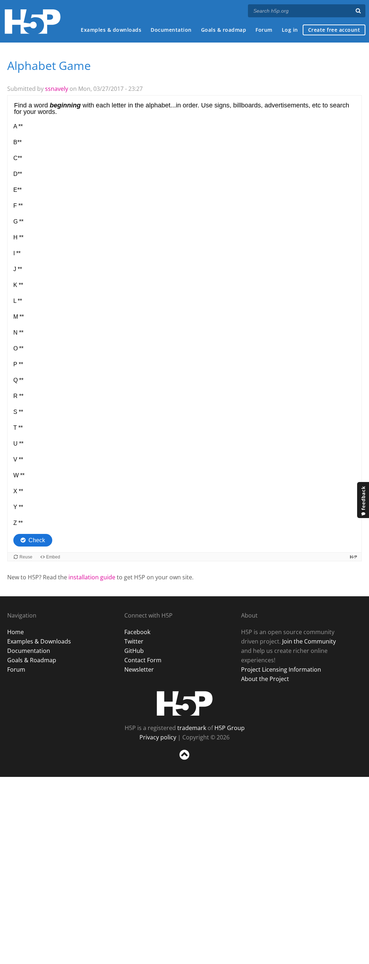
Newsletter (139, 669)
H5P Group (229, 728)
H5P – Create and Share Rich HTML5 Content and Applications (33, 21)
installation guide (91, 577)
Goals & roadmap (223, 29)
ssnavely (56, 89)
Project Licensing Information (281, 669)
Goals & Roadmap (31, 660)
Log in (290, 29)
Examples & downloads (111, 29)
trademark (191, 728)
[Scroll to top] (184, 761)
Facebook (137, 632)
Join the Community (309, 641)
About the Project (265, 679)
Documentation (171, 29)
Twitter (133, 641)
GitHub (134, 651)
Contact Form (142, 660)
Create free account (334, 29)
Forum (263, 29)
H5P (185, 703)
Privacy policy (157, 737)
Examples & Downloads (39, 641)
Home (15, 632)
